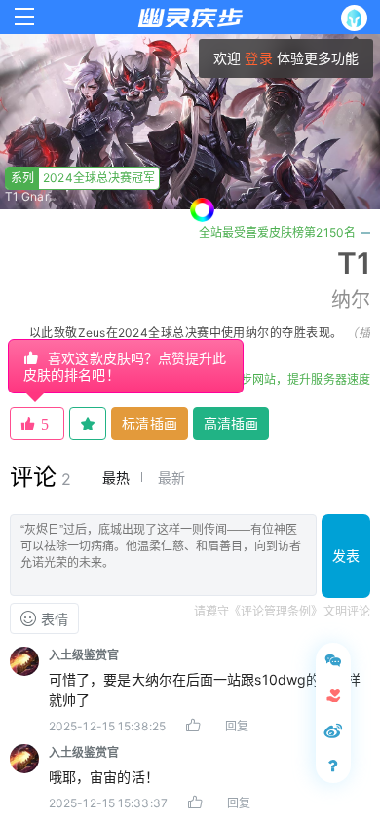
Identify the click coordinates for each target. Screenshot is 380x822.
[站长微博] (333, 730)
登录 (258, 58)
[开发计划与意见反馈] (333, 660)
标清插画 (149, 423)
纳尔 (350, 300)
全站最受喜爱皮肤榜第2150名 (278, 232)
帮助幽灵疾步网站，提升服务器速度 (275, 379)
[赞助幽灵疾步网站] (333, 695)
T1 (353, 262)
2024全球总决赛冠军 (83, 177)
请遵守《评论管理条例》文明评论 (282, 611)
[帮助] (333, 765)
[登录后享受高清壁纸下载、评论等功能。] (358, 18)
